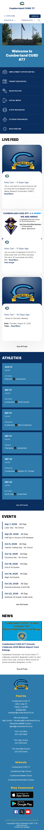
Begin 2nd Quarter (12, 577)
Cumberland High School (21, 771)
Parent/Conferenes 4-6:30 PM (17, 587)
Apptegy (27, 827)
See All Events (22, 505)
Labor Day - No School (14, 528)
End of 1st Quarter (12, 567)
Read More (8, 194)
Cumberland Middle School (21, 775)
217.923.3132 (21, 710)
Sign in (35, 16)
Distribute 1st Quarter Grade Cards (19, 597)
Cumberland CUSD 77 (21, 767)
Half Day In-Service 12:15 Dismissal (19, 538)
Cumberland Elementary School (21, 780)
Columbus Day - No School (16, 557)
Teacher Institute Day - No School (19, 547)
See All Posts (22, 346)
